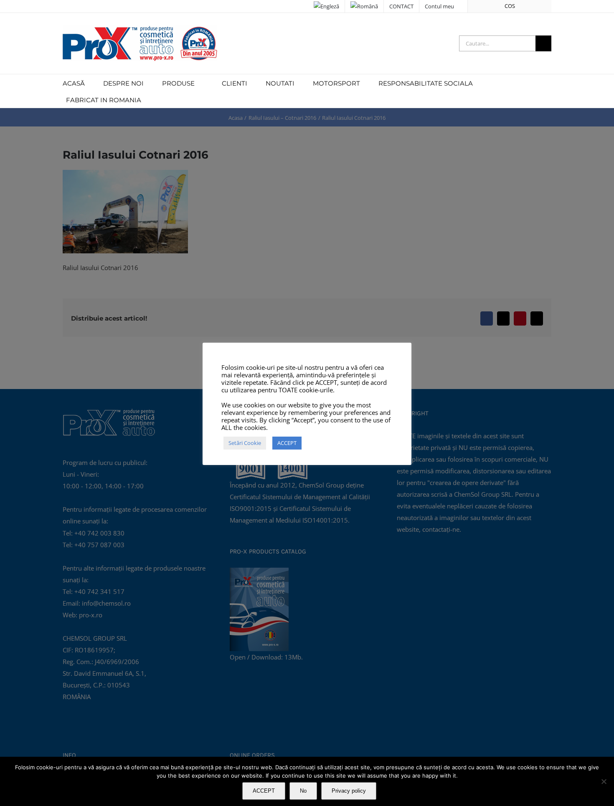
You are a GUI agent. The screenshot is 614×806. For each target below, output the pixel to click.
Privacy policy (349, 791)
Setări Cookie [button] (244, 443)
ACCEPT (264, 791)
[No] (603, 781)
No (303, 791)
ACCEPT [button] (287, 443)
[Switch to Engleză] (326, 6)
